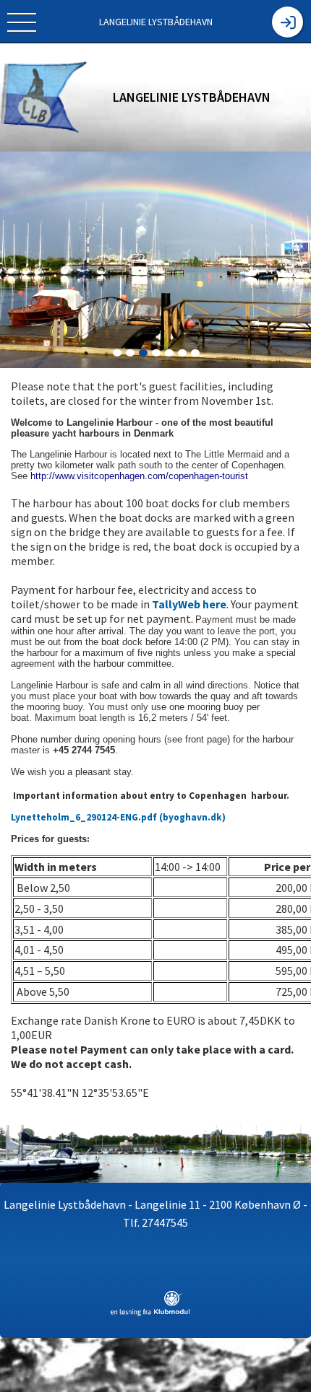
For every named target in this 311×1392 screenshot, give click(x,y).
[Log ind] (287, 22)
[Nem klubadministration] (150, 1313)
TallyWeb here (189, 604)
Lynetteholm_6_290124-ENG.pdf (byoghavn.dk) (118, 817)
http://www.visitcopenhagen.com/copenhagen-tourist (139, 475)
